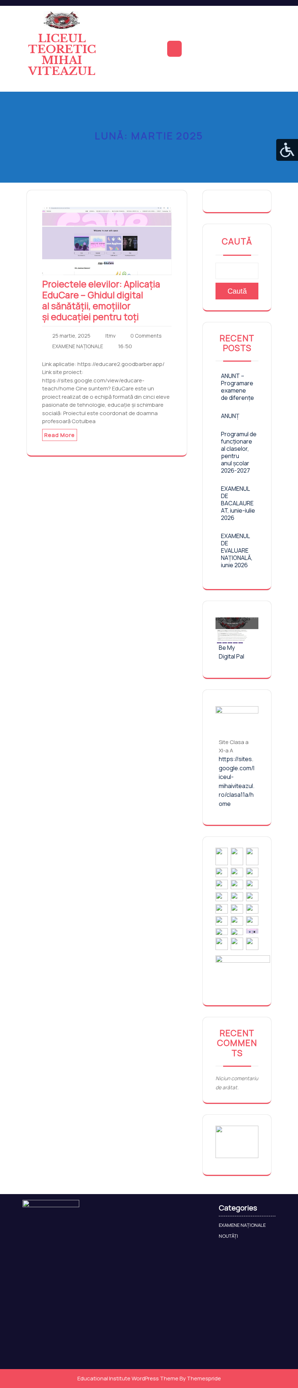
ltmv (110, 335)
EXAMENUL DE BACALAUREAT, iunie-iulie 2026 (238, 503)
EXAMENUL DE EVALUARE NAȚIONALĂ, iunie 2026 (237, 550)
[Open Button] (174, 48)
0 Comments (146, 335)
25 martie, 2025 (71, 335)
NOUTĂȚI (228, 1236)
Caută (237, 241)
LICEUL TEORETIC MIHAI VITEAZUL (62, 55)
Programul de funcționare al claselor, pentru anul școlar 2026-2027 (239, 452)
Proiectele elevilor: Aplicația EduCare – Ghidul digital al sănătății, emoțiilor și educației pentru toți (101, 300)
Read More (59, 435)
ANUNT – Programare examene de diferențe (237, 387)
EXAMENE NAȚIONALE (77, 346)
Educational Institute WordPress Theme (127, 1378)
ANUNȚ (230, 416)
